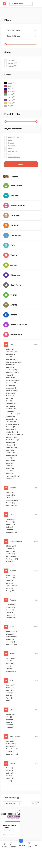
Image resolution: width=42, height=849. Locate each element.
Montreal (10, 495)
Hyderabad (11, 636)
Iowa (9, 357)
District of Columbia (14, 434)
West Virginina (12, 372)
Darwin (9, 583)
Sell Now (22, 845)
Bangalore (11, 631)
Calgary (10, 492)
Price (12, 114)
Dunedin (10, 751)
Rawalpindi (11, 617)
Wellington (11, 744)
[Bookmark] (17, 812)
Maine (9, 398)
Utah (9, 471)
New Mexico (12, 359)
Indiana (10, 349)
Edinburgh (11, 546)
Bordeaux (10, 658)
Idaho (9, 466)
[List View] (33, 803)
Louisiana (11, 388)
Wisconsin (11, 383)
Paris (9, 668)
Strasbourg (11, 671)
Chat (29, 846)
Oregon (10, 416)
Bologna (10, 727)
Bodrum (10, 773)
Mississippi (11, 437)
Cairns (9, 580)
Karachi (10, 610)
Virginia (10, 354)
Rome (9, 722)
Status (7, 52)
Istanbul (10, 778)
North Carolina (13, 380)
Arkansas (10, 385)
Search (21, 164)
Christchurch (12, 749)
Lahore (9, 612)
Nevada (10, 468)
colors (7, 74)
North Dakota (12, 390)
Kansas (10, 367)
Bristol (9, 561)
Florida (10, 442)
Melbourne (11, 586)
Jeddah (10, 687)
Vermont (10, 478)
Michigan (11, 422)
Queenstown (12, 754)
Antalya (9, 770)
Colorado (11, 411)
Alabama (10, 365)
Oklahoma (11, 409)
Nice (9, 666)
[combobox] (12, 803)
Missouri (10, 445)
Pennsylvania (12, 424)
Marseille (10, 663)
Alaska (9, 375)
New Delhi (11, 644)
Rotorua (10, 741)
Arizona (10, 396)
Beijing (9, 527)
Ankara (9, 768)
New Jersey (11, 352)
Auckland (11, 746)
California (11, 403)
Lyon (9, 661)
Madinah (10, 690)
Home (4, 846)
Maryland (10, 406)
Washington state (14, 362)
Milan (9, 695)
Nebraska (10, 460)
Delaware (11, 427)
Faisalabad (11, 605)
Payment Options (13, 129)
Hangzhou (10, 519)
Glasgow (10, 548)
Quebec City (12, 500)
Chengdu (10, 529)
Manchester (12, 556)
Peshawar (10, 615)
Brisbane (11, 578)
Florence (10, 714)
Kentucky (10, 377)
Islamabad (10, 607)
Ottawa (9, 497)
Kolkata (10, 639)
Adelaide (11, 575)
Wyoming (11, 393)
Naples (9, 719)
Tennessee (11, 455)
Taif (8, 700)
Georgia (10, 450)
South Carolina (12, 440)
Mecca (9, 693)
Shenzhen (10, 524)
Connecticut (11, 419)
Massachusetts (13, 414)
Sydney (10, 591)
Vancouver (11, 505)
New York (11, 370)
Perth (9, 588)
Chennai (10, 634)
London (10, 554)
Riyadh (9, 698)
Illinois (9, 473)
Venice (9, 725)
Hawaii (9, 458)
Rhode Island (12, 432)
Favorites (13, 846)
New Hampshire (13, 476)
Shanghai (10, 522)
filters (7, 20)
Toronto (10, 503)
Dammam (10, 685)
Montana (10, 453)
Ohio (9, 401)
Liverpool (10, 551)
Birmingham (12, 559)
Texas (10, 463)
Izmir (9, 781)
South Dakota (12, 447)
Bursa (9, 775)
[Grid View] (37, 803)
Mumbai (10, 642)
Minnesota (11, 429)
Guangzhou (11, 532)
